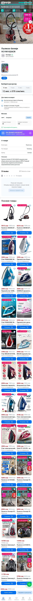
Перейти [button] (29, 117)
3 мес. (28, 88)
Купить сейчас (8, 592)
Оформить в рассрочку (24, 592)
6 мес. (20, 88)
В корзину (7, 232)
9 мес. (13, 88)
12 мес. (5, 88)
